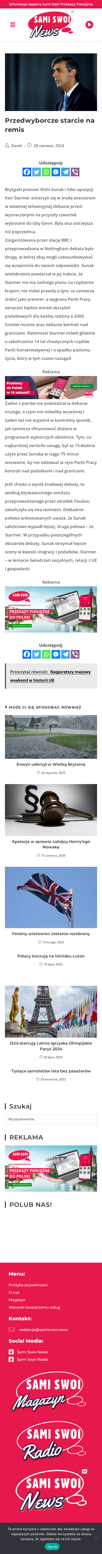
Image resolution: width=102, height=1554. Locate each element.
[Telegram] (65, 172)
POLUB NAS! (30, 1204)
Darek (16, 145)
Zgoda (52, 1547)
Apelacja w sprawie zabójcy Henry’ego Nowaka (51, 844)
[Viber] (75, 172)
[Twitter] (36, 172)
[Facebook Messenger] (55, 172)
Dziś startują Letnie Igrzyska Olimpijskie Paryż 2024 (51, 1046)
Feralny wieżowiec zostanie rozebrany (51, 933)
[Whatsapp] (46, 172)
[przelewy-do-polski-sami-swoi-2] (51, 609)
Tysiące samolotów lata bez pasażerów (51, 1071)
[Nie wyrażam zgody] (95, 1538)
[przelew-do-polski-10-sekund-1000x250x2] (51, 387)
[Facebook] (27, 172)
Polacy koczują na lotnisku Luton (51, 956)
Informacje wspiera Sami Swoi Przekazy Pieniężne (51, 4)
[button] (12, 24)
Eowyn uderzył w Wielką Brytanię (51, 764)
